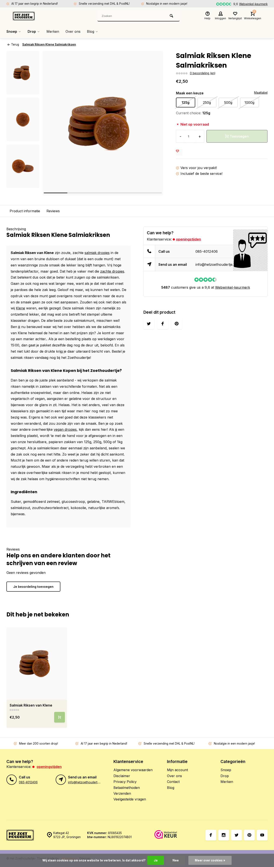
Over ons (73, 31)
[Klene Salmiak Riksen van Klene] (36, 663)
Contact (173, 781)
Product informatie (25, 211)
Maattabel (261, 92)
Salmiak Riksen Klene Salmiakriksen (49, 44)
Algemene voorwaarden (133, 770)
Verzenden (122, 793)
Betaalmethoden (126, 787)
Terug (15, 44)
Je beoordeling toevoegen (33, 586)
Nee (176, 860)
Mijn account (177, 770)
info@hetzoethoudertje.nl (215, 264)
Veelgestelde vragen (129, 799)
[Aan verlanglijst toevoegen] (179, 152)
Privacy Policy (125, 781)
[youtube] (262, 835)
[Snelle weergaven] (59, 717)
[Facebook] (211, 835)
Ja (156, 860)
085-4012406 (206, 251)
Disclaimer (121, 776)
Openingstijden (188, 239)
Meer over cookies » (210, 860)
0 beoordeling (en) (202, 73)
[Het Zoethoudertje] (38, 16)
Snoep (11, 31)
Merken (52, 31)
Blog (90, 31)
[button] (22, 184)
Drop (32, 31)
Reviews (53, 211)
